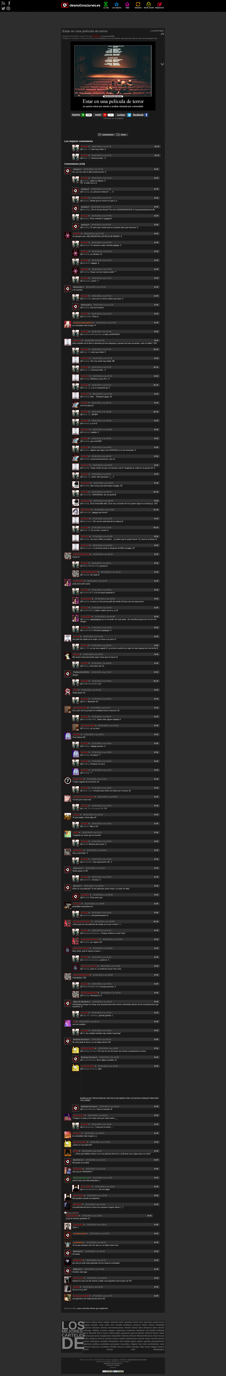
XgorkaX (77, 233)
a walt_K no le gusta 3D (83, 797)
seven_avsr (78, 779)
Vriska (75, 1151)
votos (123, 135)
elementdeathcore (81, 1178)
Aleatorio (138, 8)
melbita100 (78, 1260)
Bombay (76, 734)
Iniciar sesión (149, 8)
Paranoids (85, 483)
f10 (74, 1022)
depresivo (77, 868)
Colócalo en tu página (113, 118)
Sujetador (85, 895)
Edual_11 (86, 149)
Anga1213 (77, 1169)
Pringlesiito (78, 1225)
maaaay (85, 181)
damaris (84, 403)
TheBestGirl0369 (80, 672)
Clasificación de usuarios (137, 1360)
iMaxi (75, 690)
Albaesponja (78, 1115)
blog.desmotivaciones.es (113, 1363)
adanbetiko (78, 850)
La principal (157, 30)
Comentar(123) (107, 36)
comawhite (78, 1242)
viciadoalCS (78, 581)
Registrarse (159, 8)
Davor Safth (86, 1187)
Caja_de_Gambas (90, 1015)
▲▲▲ (113, 1367)
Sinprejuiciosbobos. (82, 921)
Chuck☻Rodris (88, 1048)
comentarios (108, 135)
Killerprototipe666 (81, 1296)
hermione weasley (81, 948)
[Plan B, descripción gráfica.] (162, 64)
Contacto (109, 1365)
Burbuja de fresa (89, 1051)
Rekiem (76, 654)
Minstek (76, 886)
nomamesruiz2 (79, 1233)
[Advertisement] (113, 18)
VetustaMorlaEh (80, 708)
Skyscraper (86, 510)
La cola (106, 8)
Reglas (117, 1365)
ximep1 (76, 1287)
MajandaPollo (72, 1216)
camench (77, 904)
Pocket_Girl (78, 1278)
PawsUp (96, 36)
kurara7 (76, 815)
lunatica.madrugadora (83, 323)
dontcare (77, 1133)
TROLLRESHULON (81, 554)
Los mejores (116, 8)
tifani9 (76, 832)
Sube (127, 8)
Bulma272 (77, 1204)
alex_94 (76, 636)
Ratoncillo (86, 299)
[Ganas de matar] (162, 33)
